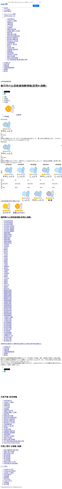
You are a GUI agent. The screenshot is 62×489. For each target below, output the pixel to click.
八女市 (6, 254)
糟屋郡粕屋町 (8, 300)
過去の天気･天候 (9, 453)
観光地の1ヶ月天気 (12, 41)
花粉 (6, 102)
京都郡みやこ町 (8, 335)
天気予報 (6, 64)
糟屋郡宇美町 (8, 290)
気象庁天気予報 (11, 29)
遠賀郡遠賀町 (8, 307)
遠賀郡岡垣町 (8, 305)
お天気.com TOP (8, 469)
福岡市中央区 (8, 236)
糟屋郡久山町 (8, 298)
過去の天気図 (11, 56)
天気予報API (7, 11)
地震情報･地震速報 (9, 432)
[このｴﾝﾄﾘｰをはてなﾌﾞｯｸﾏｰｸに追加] (4, 94)
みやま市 (6, 285)
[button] (61, 145)
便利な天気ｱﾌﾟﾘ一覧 (10, 461)
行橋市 (6, 259)
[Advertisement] (30, 76)
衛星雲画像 (10, 53)
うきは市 (6, 278)
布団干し (7, 100)
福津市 (6, 276)
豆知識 (6, 7)
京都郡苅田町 (8, 334)
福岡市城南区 (8, 241)
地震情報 (9, 51)
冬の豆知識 (7, 460)
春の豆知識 (7, 455)
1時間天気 (10, 22)
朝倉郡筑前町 (8, 313)
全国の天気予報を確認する (33, 343)
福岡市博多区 (8, 234)
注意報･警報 (10, 47)
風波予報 (9, 32)
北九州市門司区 (8, 221)
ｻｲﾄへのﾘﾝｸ (7, 479)
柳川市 (6, 253)
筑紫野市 (6, 266)
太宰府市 (6, 273)
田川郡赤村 (7, 330)
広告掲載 (6, 476)
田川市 (6, 251)
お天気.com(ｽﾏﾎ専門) (10, 471)
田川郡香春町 (8, 322)
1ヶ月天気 (10, 26)
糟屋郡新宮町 (8, 297)
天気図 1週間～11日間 (13, 31)
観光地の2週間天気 (12, 39)
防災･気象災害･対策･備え (11, 450)
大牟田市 (6, 244)
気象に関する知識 (9, 451)
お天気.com (7, 62)
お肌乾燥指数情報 (9, 67)
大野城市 (6, 270)
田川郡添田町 (8, 324)
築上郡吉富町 (8, 337)
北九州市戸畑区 (8, 224)
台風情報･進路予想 (12, 49)
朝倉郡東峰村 (8, 315)
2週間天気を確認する (19, 343)
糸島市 (6, 286)
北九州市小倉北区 (9, 226)
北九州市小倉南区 (9, 227)
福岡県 (6, 69)
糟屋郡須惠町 (8, 295)
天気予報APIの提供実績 (11, 463)
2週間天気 (10, 24)
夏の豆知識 (7, 456)
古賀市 (6, 275)
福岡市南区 (7, 237)
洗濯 (6, 98)
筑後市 (6, 256)
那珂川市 (6, 288)
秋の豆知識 (7, 458)
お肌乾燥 (18, 114)
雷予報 (9, 46)
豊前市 (6, 261)
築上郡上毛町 (8, 339)
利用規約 (6, 477)
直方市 (6, 248)
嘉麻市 (6, 281)
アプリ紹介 (7, 9)
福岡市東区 (7, 232)
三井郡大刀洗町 (8, 317)
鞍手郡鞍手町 (8, 310)
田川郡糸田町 (8, 325)
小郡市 (6, 264)
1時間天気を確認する (7, 343)
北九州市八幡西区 (9, 231)
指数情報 (6, 66)
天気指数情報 (11, 42)
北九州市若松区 (8, 222)
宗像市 (6, 271)
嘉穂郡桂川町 (8, 312)
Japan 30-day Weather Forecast (12, 442)
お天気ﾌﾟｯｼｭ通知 (12, 20)
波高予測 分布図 (11, 34)
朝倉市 (6, 283)
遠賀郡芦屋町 (8, 302)
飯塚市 (6, 249)
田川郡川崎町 (8, 327)
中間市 (6, 263)
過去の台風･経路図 (12, 58)
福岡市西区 (7, 239)
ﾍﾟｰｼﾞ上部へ (4, 466)
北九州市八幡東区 (9, 229)
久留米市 (6, 246)
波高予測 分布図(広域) (13, 36)
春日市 (6, 71)
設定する (36, 5)
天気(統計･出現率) (12, 54)
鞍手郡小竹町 (8, 308)
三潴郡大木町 (8, 318)
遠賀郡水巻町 (8, 303)
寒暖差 (7, 116)
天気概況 (9, 27)
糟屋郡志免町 (8, 293)
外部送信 (6, 482)
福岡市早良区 (8, 243)
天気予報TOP (11, 19)
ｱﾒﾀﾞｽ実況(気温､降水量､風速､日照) (17, 59)
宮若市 (6, 280)
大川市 (6, 258)
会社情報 (6, 484)
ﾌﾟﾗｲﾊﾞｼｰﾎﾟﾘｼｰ (8, 481)
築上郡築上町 (8, 340)
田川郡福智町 (8, 332)
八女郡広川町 (8, 320)
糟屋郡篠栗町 (8, 291)
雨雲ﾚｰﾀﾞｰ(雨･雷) (12, 44)
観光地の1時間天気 (12, 37)
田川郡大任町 (8, 329)
